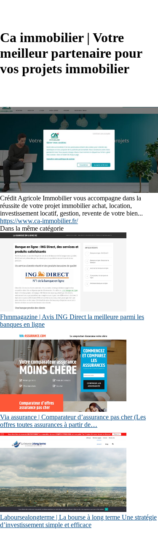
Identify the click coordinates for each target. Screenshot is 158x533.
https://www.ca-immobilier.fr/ (39, 220)
